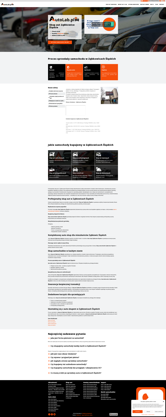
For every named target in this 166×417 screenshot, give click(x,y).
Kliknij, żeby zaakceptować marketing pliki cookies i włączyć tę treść (101, 24)
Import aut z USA (122, 4)
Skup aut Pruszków (70, 384)
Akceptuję (137, 411)
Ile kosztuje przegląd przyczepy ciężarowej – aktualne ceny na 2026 (56, 393)
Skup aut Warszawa (111, 4)
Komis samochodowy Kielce (90, 384)
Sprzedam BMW (105, 394)
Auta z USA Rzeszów (106, 386)
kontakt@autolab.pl (154, 0)
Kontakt (161, 4)
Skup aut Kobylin (52, 325)
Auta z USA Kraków (105, 389)
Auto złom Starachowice (54, 405)
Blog (156, 4)
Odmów (148, 411)
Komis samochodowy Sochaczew (91, 396)
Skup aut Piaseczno (70, 388)
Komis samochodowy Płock (90, 391)
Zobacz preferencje (159, 411)
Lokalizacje (68, 398)
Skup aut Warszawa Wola (72, 396)
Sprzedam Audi (104, 395)
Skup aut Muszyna (52, 323)
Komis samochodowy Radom (90, 389)
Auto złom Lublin (52, 407)
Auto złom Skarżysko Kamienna (56, 400)
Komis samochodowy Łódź (89, 386)
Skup (151, 4)
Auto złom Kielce (52, 399)
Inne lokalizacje (52, 410)
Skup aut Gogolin (52, 321)
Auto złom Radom (52, 402)
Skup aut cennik (144, 4)
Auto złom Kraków (52, 404)
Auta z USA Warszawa (106, 384)
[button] (163, 401)
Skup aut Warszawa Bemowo (73, 394)
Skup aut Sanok (51, 320)
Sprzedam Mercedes (106, 397)
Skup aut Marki (69, 391)
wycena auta (60, 33)
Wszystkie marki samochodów (108, 399)
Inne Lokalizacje (87, 398)
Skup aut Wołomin (70, 393)
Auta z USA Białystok (106, 388)
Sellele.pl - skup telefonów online (84, 415)
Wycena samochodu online (60, 42)
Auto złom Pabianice (53, 409)
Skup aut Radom (70, 389)
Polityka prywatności (145, 414)
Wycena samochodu (133, 4)
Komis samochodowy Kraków (90, 388)
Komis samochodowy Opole (90, 393)
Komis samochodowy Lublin (90, 394)
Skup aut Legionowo (71, 386)
